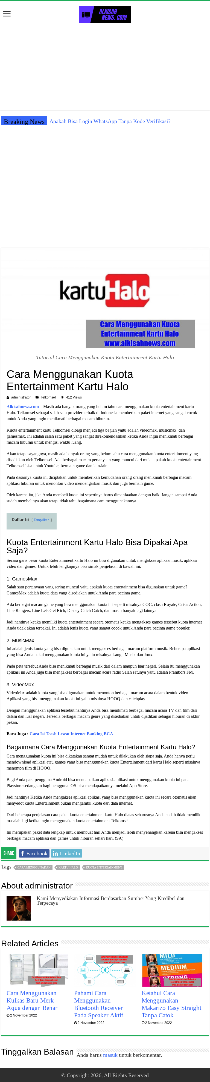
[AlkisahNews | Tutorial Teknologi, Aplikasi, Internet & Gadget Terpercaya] (105, 13)
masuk (110, 1055)
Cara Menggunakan (34, 867)
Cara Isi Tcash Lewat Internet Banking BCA (71, 733)
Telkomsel (48, 397)
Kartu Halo (68, 867)
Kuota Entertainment (104, 867)
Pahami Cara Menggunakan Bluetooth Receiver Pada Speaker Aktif (98, 1004)
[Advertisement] (105, 66)
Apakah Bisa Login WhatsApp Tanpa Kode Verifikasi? (110, 121)
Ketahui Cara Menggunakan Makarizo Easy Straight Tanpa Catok (171, 1004)
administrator (21, 397)
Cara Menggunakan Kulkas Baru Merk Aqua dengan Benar (32, 1000)
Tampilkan (41, 520)
